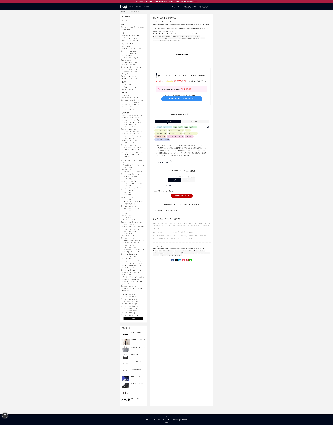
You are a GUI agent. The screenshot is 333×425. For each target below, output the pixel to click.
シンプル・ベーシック (131, 104)
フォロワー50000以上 (130, 306)
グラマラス (134, 154)
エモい (125, 133)
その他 (126, 46)
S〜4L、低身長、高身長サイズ (132, 115)
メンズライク (139, 249)
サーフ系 (126, 176)
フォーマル (139, 226)
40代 (163, 36)
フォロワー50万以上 (129, 313)
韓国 (140, 288)
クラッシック (138, 152)
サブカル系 (126, 174)
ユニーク (133, 254)
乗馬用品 (125, 279)
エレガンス (134, 133)
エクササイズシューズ (129, 129)
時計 (125, 74)
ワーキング (126, 272)
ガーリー (139, 100)
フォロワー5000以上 (130, 299)
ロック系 (125, 270)
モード (125, 254)
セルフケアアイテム (129, 204)
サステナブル (127, 169)
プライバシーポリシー (173, 419)
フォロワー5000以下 (130, 297)
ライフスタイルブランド (130, 256)
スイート (125, 183)
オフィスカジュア (128, 138)
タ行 (166, 38)
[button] (172, 260)
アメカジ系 (136, 120)
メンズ (202, 38)
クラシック (126, 152)
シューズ (127, 55)
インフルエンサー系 (129, 127)
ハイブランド (127, 215)
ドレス (137, 208)
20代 (156, 36)
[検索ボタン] (211, 6)
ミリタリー (137, 245)
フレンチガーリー (128, 233)
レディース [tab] (168, 185)
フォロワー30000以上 (130, 303)
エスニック (126, 131)
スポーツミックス (128, 192)
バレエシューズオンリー (130, 220)
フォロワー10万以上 (129, 308)
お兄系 (125, 117)
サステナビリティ (128, 167)
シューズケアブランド (129, 181)
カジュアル (197, 36)
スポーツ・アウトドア (158, 38)
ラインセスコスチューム (130, 258)
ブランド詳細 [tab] (167, 121)
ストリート (126, 185)
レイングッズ (137, 263)
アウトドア (134, 117)
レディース (156, 40)
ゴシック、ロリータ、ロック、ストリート (132, 161)
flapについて (149, 419)
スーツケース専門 (128, 199)
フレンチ (136, 229)
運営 (164, 419)
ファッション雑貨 (177, 38)
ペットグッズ (136, 67)
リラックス (126, 263)
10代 (126, 35)
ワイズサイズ (136, 270)
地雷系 (140, 281)
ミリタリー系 (127, 249)
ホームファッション (129, 69)
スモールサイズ (127, 197)
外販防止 (125, 284)
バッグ (169, 38)
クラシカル (136, 149)
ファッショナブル (128, 224)
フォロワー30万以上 (129, 310)
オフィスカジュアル (129, 140)
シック (135, 176)
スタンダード (137, 183)
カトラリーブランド (129, 145)
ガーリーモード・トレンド (130, 102)
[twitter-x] (166, 416)
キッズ (126, 29)
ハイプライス (127, 89)
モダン (125, 252)
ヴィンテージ (127, 274)
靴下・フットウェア (174, 40)
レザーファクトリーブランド (131, 265)
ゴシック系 (126, 165)
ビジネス (138, 222)
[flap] (123, 7)
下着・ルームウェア (129, 71)
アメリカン (126, 122)
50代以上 (168, 36)
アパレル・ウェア (189, 36)
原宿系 (125, 281)
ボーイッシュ (139, 240)
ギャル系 (125, 149)
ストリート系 (127, 190)
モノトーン (135, 252)
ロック (133, 268)
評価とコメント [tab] (195, 121)
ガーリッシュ (127, 147)
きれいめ (126, 95)
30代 (160, 36)
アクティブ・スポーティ (178, 36)
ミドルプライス (196, 38)
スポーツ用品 (127, 194)
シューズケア (127, 178)
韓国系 (125, 290)
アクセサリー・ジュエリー (131, 48)
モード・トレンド (129, 109)
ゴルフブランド (138, 165)
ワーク (136, 272)
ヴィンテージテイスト (129, 277)
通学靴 (133, 288)
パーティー (126, 222)
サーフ (136, 174)
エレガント (126, 136)
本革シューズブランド (129, 286)
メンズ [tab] (195, 185)
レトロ (125, 268)
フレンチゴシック (128, 236)
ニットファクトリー (129, 213)
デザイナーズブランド (129, 206)
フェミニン (127, 107)
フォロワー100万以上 (130, 315)
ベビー (125, 67)
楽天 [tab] (175, 180)
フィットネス (127, 226)
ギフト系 (137, 147)
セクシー (139, 201)
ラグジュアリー (128, 261)
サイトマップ (157, 419)
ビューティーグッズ (129, 62)
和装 (132, 281)
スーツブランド (127, 201)
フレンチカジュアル (129, 231)
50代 (125, 40)
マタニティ (135, 242)
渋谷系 (125, 288)
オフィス (137, 136)
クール (125, 154)
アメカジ (125, 120)
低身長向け (136, 279)
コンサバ (126, 156)
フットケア (126, 229)
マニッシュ (126, 245)
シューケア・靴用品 (129, 53)
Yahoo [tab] (188, 180)
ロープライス (128, 84)
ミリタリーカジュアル (129, 247)
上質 (141, 277)
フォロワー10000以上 (187, 38)
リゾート (139, 261)
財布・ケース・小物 (164, 40)
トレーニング (127, 208)
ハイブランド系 (128, 217)
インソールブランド (129, 124)
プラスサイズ (127, 240)
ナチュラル (126, 210)
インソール (137, 122)
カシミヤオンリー (128, 143)
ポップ (125, 242)
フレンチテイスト (128, 238)
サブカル (138, 172)
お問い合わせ (183, 419)
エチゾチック (137, 131)
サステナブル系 (127, 172)
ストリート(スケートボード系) (132, 188)
